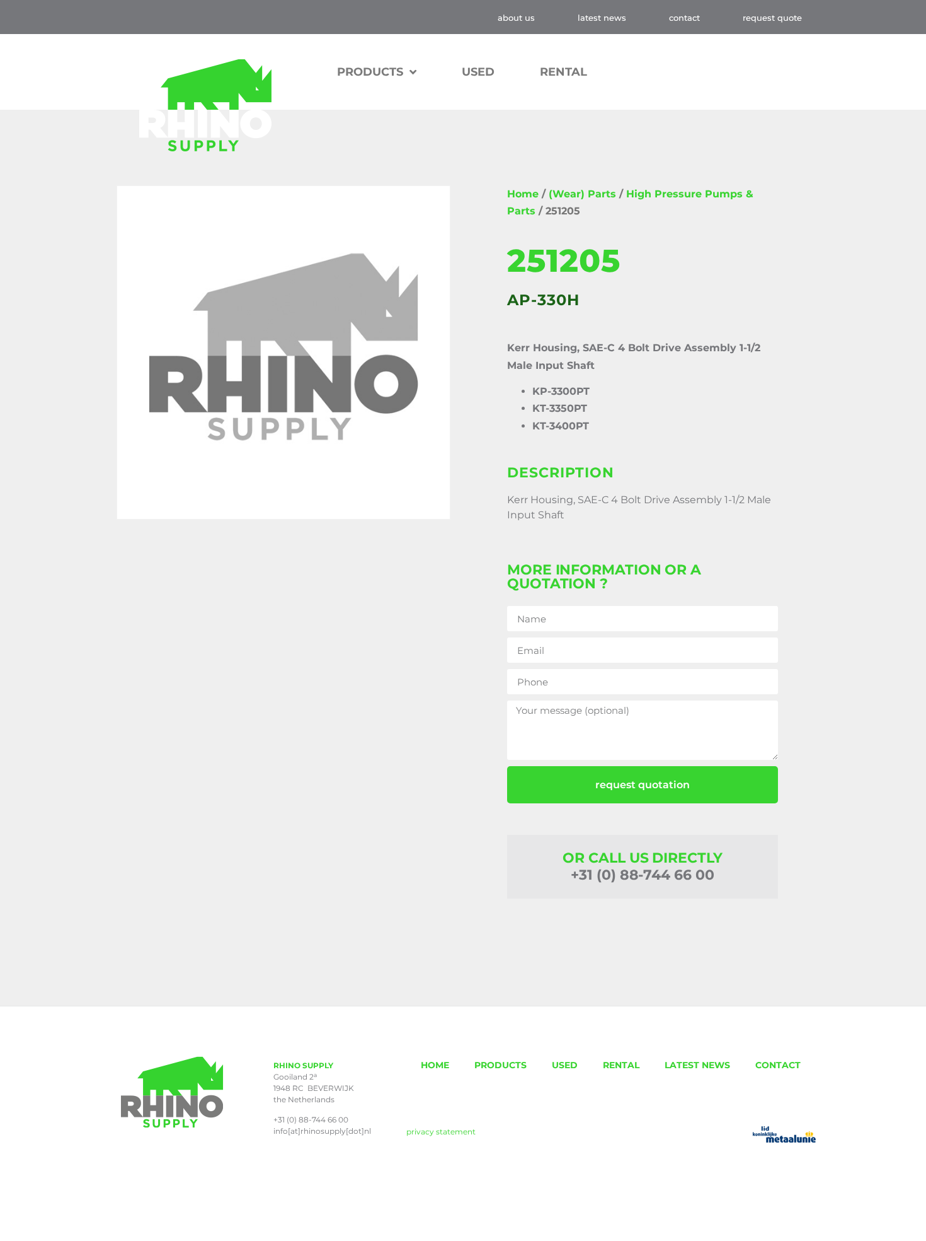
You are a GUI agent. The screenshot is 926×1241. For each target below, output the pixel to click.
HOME (435, 1065)
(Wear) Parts (582, 194)
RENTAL (563, 72)
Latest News (602, 18)
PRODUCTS (500, 1065)
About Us (516, 18)
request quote (772, 18)
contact (684, 18)
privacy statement (441, 1131)
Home (523, 194)
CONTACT (778, 1065)
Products (370, 72)
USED (478, 72)
